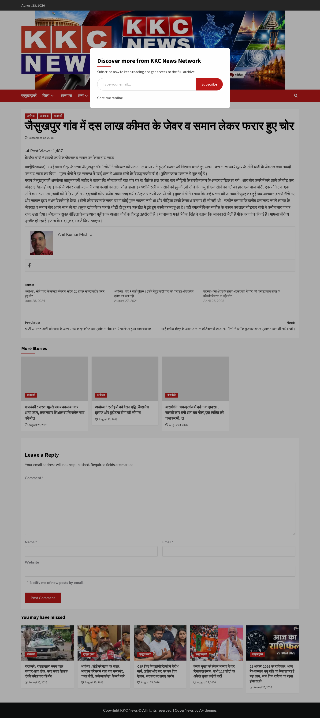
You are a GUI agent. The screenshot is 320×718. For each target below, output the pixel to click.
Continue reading (110, 98)
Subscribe (209, 84)
